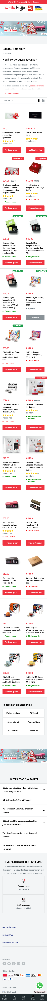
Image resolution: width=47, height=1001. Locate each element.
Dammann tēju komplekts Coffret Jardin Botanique (10, 524)
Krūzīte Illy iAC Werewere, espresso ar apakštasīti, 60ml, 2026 (35, 630)
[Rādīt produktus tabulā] (39, 100)
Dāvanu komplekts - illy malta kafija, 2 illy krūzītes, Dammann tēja (12, 464)
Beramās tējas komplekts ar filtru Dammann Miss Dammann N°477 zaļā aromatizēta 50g (10, 303)
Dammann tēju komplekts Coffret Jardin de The (10, 580)
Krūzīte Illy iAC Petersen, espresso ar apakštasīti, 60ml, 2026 (11, 679)
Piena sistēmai (33, 722)
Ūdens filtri (13, 730)
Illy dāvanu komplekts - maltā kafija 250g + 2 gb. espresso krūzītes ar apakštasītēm (11, 189)
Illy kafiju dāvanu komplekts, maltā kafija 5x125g (35, 187)
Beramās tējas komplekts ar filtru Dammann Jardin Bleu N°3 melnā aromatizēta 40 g (34, 248)
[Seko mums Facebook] (4, 963)
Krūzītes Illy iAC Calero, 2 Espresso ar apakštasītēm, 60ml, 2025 (35, 301)
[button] (8, 141)
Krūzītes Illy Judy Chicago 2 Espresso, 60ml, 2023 (34, 354)
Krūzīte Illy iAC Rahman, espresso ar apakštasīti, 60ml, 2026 (35, 679)
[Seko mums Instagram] (14, 963)
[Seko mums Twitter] (9, 963)
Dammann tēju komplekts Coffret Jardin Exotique (33, 524)
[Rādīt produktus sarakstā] (43, 100)
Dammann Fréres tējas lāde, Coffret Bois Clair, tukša (35, 580)
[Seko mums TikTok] (23, 963)
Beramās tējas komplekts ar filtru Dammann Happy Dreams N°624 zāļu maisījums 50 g (10, 248)
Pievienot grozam (12, 150)
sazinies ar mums (37, 86)
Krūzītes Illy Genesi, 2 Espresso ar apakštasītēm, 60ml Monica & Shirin (11, 408)
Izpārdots (35, 317)
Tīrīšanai (34, 713)
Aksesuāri (34, 730)
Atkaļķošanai (13, 722)
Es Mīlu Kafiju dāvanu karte (34, 134)
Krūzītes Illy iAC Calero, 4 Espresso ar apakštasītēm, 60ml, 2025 (11, 356)
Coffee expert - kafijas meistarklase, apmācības (11, 135)
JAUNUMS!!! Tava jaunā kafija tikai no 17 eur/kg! (23, 2)
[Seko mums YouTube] (18, 963)
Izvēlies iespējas (35, 150)
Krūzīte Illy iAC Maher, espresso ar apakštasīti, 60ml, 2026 (12, 630)
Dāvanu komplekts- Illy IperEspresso (34, 405)
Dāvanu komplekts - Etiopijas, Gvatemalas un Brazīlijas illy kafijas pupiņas (34, 466)
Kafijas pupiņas (13, 713)
